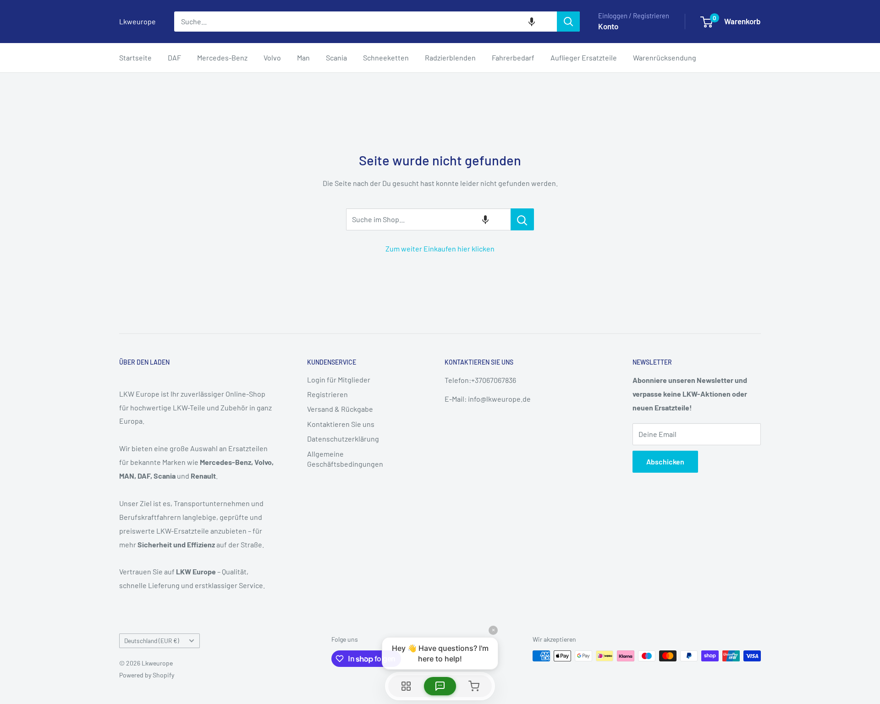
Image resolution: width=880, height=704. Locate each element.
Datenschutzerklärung (343, 438)
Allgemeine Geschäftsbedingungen (345, 458)
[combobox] (365, 21)
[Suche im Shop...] (522, 219)
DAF (174, 57)
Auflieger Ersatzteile (583, 57)
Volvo (272, 57)
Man (303, 57)
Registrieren (327, 394)
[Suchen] (568, 21)
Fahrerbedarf (513, 57)
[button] (531, 21)
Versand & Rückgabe (340, 408)
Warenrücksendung (664, 57)
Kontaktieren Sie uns (340, 424)
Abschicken (665, 461)
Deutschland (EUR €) (151, 640)
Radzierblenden (450, 57)
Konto (608, 26)
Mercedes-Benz (222, 57)
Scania (336, 57)
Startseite (135, 57)
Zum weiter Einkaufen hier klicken (440, 248)
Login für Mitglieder (338, 379)
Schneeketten (386, 57)
